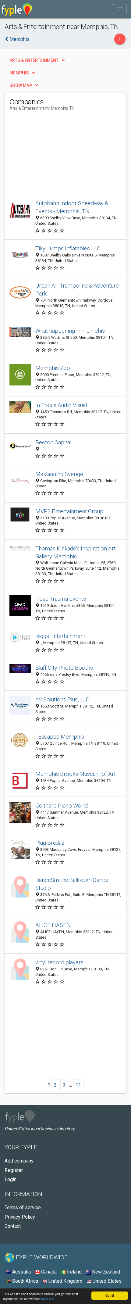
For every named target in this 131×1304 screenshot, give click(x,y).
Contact (13, 1226)
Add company (19, 1161)
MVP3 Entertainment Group (69, 511)
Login (10, 1179)
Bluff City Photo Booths (64, 668)
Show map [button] (20, 85)
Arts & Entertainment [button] (33, 60)
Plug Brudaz (49, 843)
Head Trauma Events (60, 599)
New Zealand (105, 1272)
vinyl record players (59, 962)
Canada (48, 1272)
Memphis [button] (19, 72)
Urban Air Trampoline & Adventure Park (77, 289)
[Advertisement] (55, 154)
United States (106, 1281)
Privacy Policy (20, 1217)
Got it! (109, 1295)
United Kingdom (64, 1281)
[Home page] (17, 9)
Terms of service (23, 1207)
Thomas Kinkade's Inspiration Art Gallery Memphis (75, 552)
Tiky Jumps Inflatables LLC (68, 248)
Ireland (74, 1272)
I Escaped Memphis (59, 736)
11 (78, 1085)
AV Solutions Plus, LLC (62, 699)
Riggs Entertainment (60, 636)
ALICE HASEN (53, 925)
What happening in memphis (70, 331)
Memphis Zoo (52, 368)
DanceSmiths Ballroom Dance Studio (71, 884)
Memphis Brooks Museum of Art (75, 774)
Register (14, 1170)
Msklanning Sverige (59, 474)
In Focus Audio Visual (61, 405)
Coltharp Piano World (61, 805)
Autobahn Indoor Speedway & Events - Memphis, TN (71, 207)
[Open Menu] (119, 9)
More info (47, 1298)
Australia (21, 1272)
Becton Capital (53, 442)
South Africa (24, 1281)
